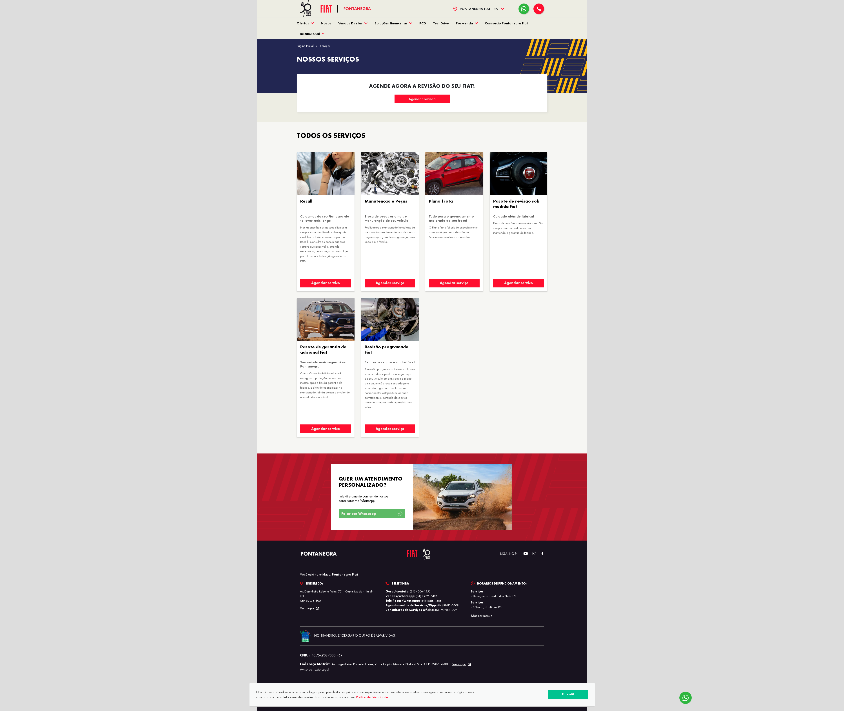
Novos (326, 23)
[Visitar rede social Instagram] (532, 554)
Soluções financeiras (391, 23)
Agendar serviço (325, 283)
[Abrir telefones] (538, 9)
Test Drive (441, 23)
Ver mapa (307, 608)
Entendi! (568, 694)
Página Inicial (305, 46)
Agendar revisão (422, 99)
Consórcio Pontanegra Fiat (506, 23)
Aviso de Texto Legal (314, 669)
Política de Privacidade (372, 697)
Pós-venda (464, 23)
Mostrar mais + (482, 615)
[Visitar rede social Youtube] (523, 554)
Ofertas (303, 23)
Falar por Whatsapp (358, 513)
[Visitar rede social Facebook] (540, 554)
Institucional (310, 33)
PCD (422, 23)
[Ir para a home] (357, 8)
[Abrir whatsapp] (523, 9)
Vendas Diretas (350, 23)
